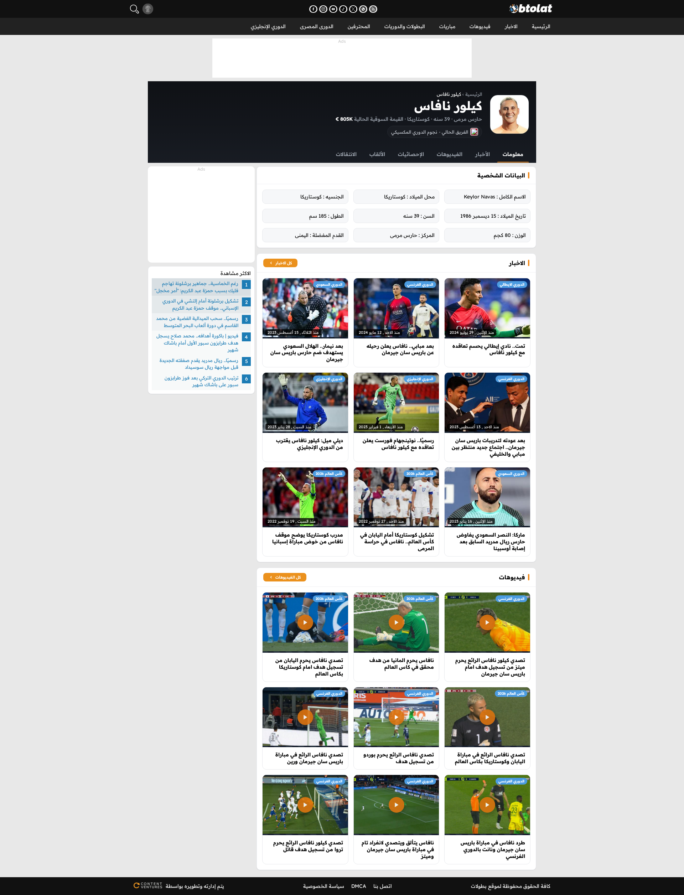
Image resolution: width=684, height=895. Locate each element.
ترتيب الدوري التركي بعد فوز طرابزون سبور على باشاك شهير (201, 380)
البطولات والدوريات (404, 26)
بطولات (479, 886)
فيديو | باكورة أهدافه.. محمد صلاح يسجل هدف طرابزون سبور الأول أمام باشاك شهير (197, 342)
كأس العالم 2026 (419, 473)
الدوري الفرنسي (420, 284)
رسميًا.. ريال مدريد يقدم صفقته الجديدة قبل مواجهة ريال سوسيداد (199, 363)
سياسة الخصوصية (323, 886)
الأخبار (482, 154)
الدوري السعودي (329, 284)
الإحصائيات (411, 154)
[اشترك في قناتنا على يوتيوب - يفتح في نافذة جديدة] (333, 9)
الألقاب (377, 154)
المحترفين (359, 26)
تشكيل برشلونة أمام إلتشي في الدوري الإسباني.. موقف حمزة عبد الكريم (200, 304)
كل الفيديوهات (288, 577)
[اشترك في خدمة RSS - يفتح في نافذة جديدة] (373, 9)
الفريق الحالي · (429, 132)
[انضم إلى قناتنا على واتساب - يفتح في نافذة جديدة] (363, 9)
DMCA (358, 886)
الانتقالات (346, 154)
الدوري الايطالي (512, 284)
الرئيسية (541, 26)
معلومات (513, 154)
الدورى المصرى (316, 26)
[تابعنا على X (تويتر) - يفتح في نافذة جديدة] (353, 9)
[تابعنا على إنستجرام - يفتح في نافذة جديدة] (323, 9)
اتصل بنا (382, 886)
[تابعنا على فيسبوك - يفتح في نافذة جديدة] (313, 9)
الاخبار (511, 26)
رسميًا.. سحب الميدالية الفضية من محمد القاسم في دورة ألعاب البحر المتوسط (197, 321)
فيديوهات (480, 26)
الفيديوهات (449, 154)
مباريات (447, 26)
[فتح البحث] (134, 9)
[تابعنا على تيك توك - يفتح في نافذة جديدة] (343, 9)
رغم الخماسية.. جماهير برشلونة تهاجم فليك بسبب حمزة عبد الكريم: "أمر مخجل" (196, 286)
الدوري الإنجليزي (268, 26)
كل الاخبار (283, 262)
